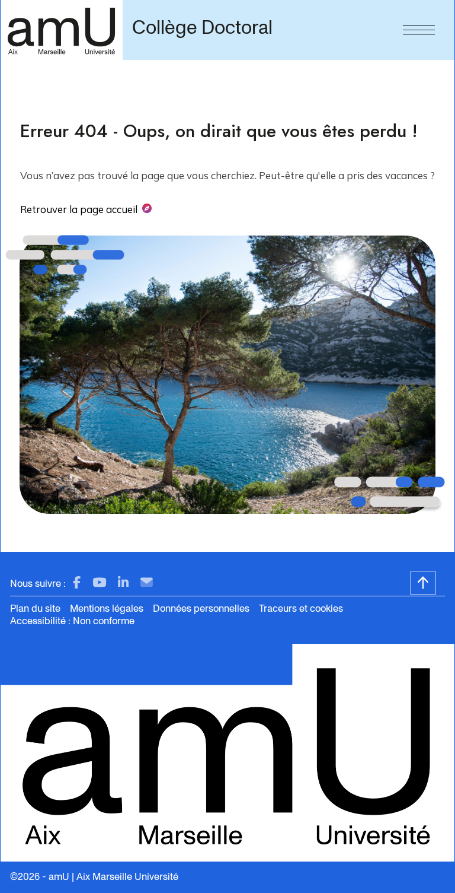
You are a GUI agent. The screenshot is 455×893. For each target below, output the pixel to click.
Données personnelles (201, 608)
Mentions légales (106, 608)
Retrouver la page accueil (78, 209)
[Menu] (418, 27)
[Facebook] (77, 583)
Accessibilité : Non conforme (72, 621)
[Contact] (146, 583)
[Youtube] (99, 583)
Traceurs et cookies (301, 608)
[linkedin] (123, 583)
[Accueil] (61, 30)
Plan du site (35, 608)
